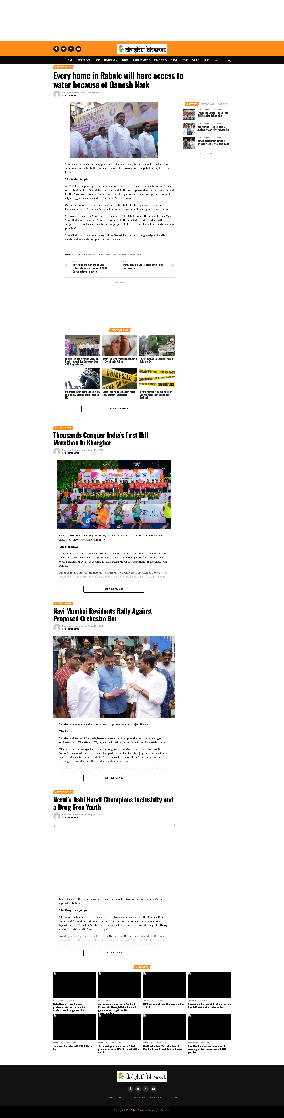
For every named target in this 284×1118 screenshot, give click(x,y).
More (206, 60)
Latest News (83, 60)
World (195, 60)
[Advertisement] (142, 20)
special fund (135, 254)
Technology (160, 60)
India (97, 60)
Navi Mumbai (110, 60)
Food (185, 60)
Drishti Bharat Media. (141, 1110)
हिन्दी (216, 60)
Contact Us (122, 1097)
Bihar (125, 60)
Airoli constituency (94, 254)
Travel (175, 60)
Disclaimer (139, 1097)
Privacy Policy (156, 1097)
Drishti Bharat (72, 95)
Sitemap (172, 1097)
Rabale (122, 254)
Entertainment (141, 60)
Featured (111, 254)
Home (69, 60)
